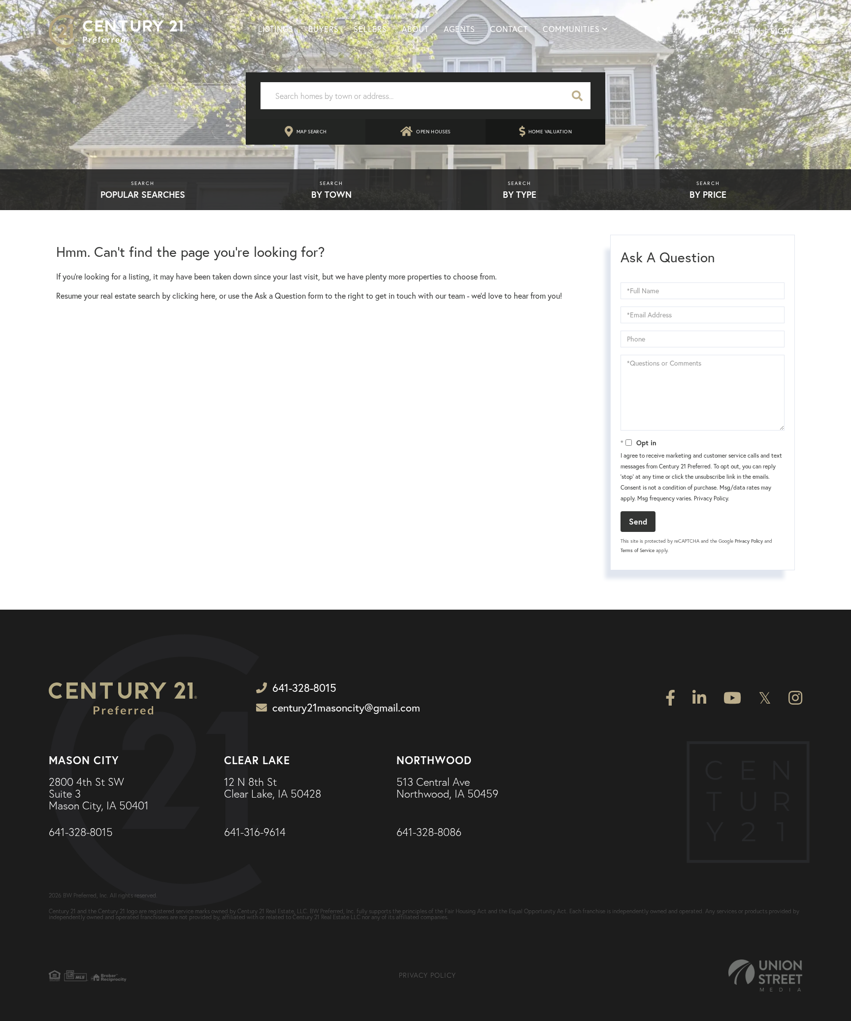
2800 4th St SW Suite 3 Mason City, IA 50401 (99, 794)
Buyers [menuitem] (323, 29)
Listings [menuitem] (276, 29)
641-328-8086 (428, 832)
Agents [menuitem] (459, 29)
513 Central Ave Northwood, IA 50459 (447, 788)
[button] (577, 95)
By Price (707, 194)
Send (638, 521)
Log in (747, 31)
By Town (331, 194)
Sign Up (786, 31)
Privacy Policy (711, 498)
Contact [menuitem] (509, 29)
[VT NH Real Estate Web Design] (765, 975)
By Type (519, 194)
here (207, 296)
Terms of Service (638, 550)
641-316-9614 (255, 832)
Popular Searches (142, 194)
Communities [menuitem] (571, 29)
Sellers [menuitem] (370, 29)
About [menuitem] (415, 29)
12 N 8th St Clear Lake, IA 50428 (272, 788)
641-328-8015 (695, 31)
